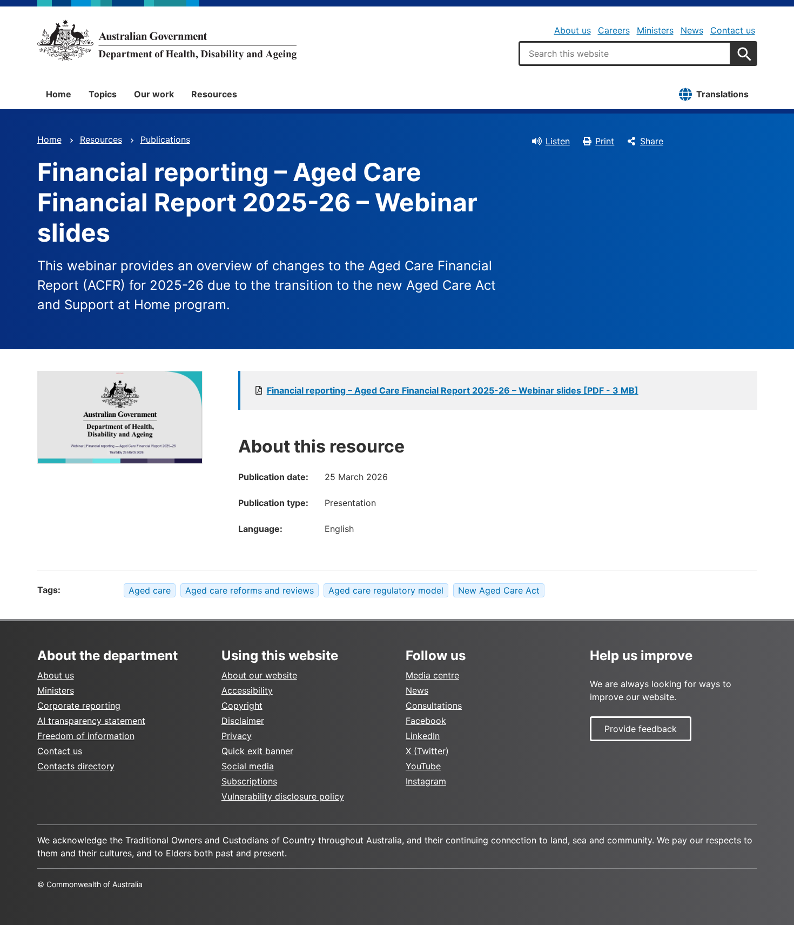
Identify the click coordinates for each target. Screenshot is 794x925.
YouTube (423, 766)
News (692, 30)
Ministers (655, 30)
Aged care (150, 590)
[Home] (167, 40)
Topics (103, 94)
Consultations (434, 705)
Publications (165, 139)
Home (58, 94)
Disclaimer (242, 720)
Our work (154, 94)
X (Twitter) (427, 751)
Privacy (236, 735)
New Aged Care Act (499, 590)
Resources (214, 94)
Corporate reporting (78, 705)
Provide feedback (640, 728)
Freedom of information (85, 735)
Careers (614, 30)
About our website (259, 675)
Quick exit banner (257, 751)
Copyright (242, 705)
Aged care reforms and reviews (249, 590)
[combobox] (625, 53)
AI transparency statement (91, 720)
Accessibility (247, 690)
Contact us (732, 30)
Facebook (426, 720)
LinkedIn (423, 735)
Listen (558, 141)
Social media (247, 766)
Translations (722, 94)
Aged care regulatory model (385, 590)
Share (651, 141)
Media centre (432, 675)
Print (604, 141)
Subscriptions (249, 781)
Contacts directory (76, 766)
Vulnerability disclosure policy (282, 796)
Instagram (426, 781)
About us (572, 30)
